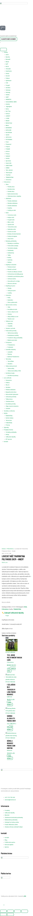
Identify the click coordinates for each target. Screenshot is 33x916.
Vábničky (10, 323)
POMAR (8, 149)
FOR (7, 83)
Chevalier (8, 68)
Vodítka (10, 293)
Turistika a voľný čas (9, 411)
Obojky (9, 288)
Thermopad (9, 172)
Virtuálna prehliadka (11, 432)
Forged (8, 85)
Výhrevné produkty (13, 333)
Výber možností (9, 703)
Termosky (8, 359)
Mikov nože (11, 222)
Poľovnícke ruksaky (13, 245)
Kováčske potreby (11, 404)
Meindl (7, 120)
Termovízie (9, 420)
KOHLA (8, 113)
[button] (4, 905)
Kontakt (6, 441)
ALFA (7, 54)
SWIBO (7, 168)
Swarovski (8, 163)
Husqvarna (9, 380)
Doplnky (10, 208)
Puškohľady (9, 422)
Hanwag (8, 92)
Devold (8, 76)
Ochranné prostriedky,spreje (15, 274)
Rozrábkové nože (12, 309)
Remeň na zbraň (12, 269)
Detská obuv (11, 191)
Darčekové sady (10, 373)
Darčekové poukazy (13, 375)
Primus (8, 153)
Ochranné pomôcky (11, 396)
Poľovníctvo (7, 182)
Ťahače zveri (11, 319)
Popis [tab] (7, 615)
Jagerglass (9, 106)
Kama (7, 109)
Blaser (7, 61)
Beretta (8, 57)
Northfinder (9, 132)
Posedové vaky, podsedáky (15, 337)
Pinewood (8, 144)
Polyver (8, 146)
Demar (7, 73)
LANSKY (8, 116)
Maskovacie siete (12, 340)
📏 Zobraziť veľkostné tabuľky (13, 613)
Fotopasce (9, 342)
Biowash (8, 59)
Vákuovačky (11, 368)
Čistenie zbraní (12, 267)
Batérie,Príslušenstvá (13, 356)
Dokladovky (11, 253)
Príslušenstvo (11, 345)
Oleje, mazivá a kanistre (12, 406)
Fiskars (8, 78)
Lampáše (10, 352)
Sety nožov (11, 238)
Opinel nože (11, 224)
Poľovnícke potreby (11, 330)
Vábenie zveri (9, 321)
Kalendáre (10, 300)
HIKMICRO (8, 99)
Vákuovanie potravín (11, 366)
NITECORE (8, 130)
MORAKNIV (9, 127)
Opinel (7, 135)
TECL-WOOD (9, 170)
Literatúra (8, 295)
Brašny (9, 257)
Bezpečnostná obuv (11, 392)
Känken (9, 262)
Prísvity (8, 425)
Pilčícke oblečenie (10, 389)
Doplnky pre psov (10, 286)
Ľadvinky (10, 260)
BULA (7, 66)
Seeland (8, 156)
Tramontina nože (12, 227)
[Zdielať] (17, 911)
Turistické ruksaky (12, 248)
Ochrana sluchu (12, 278)
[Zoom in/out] (3, 911)
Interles (8, 104)
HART (7, 97)
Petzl (7, 142)
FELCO (7, 385)
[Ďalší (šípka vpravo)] (10, 914)
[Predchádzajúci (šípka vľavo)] (3, 914)
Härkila (7, 94)
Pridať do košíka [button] (11, 669)
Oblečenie (8, 198)
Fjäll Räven (8, 80)
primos (8, 151)
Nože (7, 212)
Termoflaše (11, 361)
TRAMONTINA (9, 177)
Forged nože (11, 219)
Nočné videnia (9, 418)
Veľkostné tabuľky (11, 437)
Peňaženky (10, 250)
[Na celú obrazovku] (10, 911)
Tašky (9, 255)
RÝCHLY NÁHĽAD (10, 652)
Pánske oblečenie (12, 201)
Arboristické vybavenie (12, 394)
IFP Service (9, 439)
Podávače (10, 347)
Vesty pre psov (12, 290)
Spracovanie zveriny (11, 304)
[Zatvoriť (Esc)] (24, 911)
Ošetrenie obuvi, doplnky (14, 196)
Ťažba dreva (9, 399)
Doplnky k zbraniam (11, 264)
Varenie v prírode (10, 328)
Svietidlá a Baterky (11, 349)
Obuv (7, 184)
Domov (4, 548)
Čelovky (10, 354)
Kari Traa (8, 111)
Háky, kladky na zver (13, 316)
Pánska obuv (11, 186)
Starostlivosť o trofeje (14, 281)
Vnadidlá (10, 326)
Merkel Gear (9, 123)
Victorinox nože (12, 215)
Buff (7, 64)
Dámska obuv (11, 189)
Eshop (7, 434)
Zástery (10, 314)
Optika (5, 413)
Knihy (9, 297)
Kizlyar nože (11, 217)
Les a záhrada (7, 378)
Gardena (8, 87)
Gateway (8, 90)
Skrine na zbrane (12, 283)
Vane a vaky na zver (13, 312)
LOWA (7, 118)
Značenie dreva (10, 401)
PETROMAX (9, 139)
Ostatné (8, 408)
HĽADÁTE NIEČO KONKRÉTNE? (8, 36)
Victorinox (8, 179)
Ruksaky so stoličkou (13, 243)
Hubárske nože (12, 229)
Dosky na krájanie (12, 236)
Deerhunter (9, 71)
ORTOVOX (8, 137)
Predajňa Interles (8, 429)
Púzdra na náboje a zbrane (15, 271)
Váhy (9, 307)
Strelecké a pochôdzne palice (15, 276)
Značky (6, 52)
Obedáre (10, 363)
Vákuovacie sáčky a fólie (14, 370)
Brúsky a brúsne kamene (14, 234)
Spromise (8, 161)
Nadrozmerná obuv (13, 194)
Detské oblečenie (12, 205)
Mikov (7, 125)
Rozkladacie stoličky (13, 335)
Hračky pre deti (12, 210)
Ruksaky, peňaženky (11, 241)
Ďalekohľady (9, 415)
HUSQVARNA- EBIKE (11, 102)
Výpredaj (6, 427)
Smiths (7, 158)
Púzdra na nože (12, 231)
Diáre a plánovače (12, 302)
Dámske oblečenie (12, 203)
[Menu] (3, 49)
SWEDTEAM (9, 165)
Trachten (8, 175)
